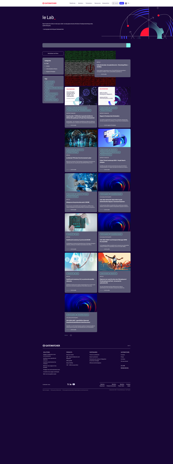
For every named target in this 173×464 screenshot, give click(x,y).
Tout (47, 63)
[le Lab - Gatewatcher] (50, 3)
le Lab (116, 3)
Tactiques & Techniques (51, 94)
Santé (47, 91)
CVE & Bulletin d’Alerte (51, 69)
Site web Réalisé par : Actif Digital (123, 389)
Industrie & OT (49, 85)
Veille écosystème (50, 96)
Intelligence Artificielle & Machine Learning (56, 88)
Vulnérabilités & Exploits (51, 99)
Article (47, 66)
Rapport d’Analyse (50, 71)
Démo (121, 3)
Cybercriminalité (50, 82)
